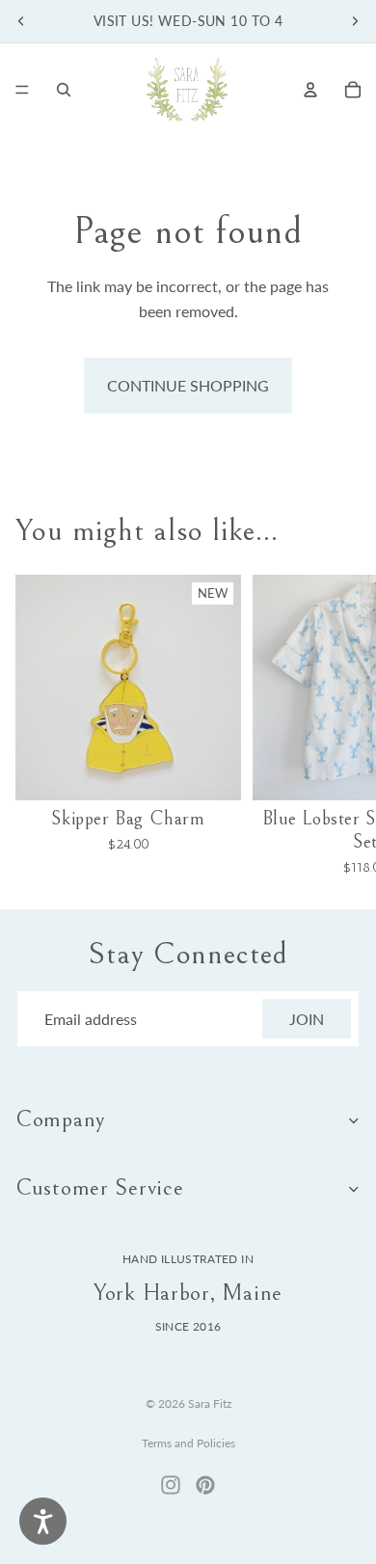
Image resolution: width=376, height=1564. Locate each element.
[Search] (63, 89)
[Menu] (22, 89)
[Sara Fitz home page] (187, 89)
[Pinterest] (205, 1485)
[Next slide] (355, 21)
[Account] (310, 89)
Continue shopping (188, 385)
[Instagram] (170, 1485)
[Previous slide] (21, 21)
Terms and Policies (188, 1443)
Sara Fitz (209, 1403)
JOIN (306, 1019)
